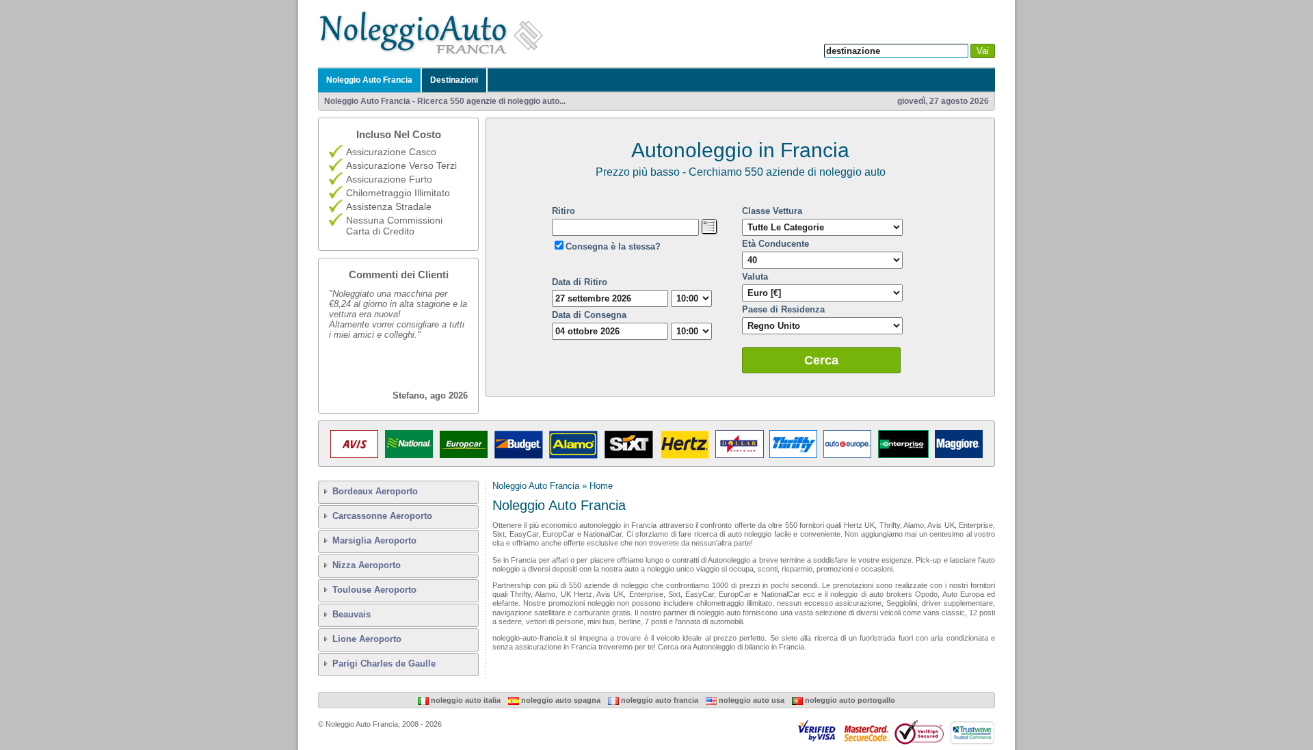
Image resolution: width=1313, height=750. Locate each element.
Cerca (821, 360)
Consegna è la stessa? (613, 246)
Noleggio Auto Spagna (559, 700)
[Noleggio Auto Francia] (435, 54)
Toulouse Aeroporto (374, 590)
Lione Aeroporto (366, 639)
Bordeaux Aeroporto (375, 491)
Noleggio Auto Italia (465, 700)
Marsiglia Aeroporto (374, 540)
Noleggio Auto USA (750, 700)
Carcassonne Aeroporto (382, 516)
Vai (983, 51)
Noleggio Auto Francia (369, 80)
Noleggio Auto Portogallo (849, 700)
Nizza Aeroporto (366, 565)
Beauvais (351, 614)
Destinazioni (454, 80)
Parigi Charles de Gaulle (384, 663)
